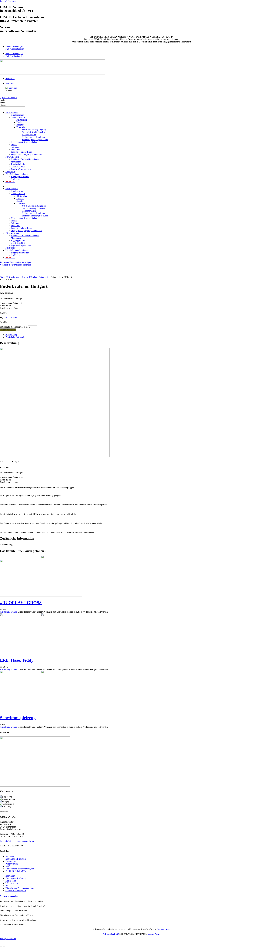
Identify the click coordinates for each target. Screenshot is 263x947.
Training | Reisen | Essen (21, 152)
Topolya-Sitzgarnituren (21, 169)
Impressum (10, 856)
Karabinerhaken (29, 134)
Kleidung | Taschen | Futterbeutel (25, 159)
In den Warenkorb (8, 330)
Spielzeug (15, 147)
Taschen (20, 122)
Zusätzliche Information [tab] (15, 337)
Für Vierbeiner (11, 112)
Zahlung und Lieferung (15, 859)
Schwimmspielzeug (18, 717)
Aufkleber (15, 179)
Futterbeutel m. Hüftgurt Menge (14, 327)
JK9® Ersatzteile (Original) (34, 130)
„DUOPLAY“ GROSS (21, 602)
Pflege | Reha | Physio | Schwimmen (26, 154)
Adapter (19, 125)
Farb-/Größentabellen (14, 49)
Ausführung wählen (8, 612)
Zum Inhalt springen (9, 1)
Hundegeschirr (17, 115)
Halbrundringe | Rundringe (33, 137)
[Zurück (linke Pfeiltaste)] (1, 946)
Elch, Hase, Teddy (16, 660)
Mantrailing (16, 162)
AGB (7, 866)
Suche (2, 100)
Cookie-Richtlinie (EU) (15, 871)
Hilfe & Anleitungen (14, 46)
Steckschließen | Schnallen (33, 132)
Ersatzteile (20, 127)
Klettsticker (10, 171)
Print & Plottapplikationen (16, 174)
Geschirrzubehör (18, 117)
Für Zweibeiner (12, 157)
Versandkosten (11, 317)
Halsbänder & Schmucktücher (24, 142)
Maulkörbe (15, 149)
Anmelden (10, 78)
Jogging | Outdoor (19, 164)
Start (2, 277)
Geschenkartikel (18, 167)
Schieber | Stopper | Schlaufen (35, 139)
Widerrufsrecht (11, 864)
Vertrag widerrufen (9, 896)
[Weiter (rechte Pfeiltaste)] (4, 946)
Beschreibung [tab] (11, 334)
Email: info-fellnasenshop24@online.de (17, 841)
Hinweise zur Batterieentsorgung (19, 869)
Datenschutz (10, 861)
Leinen (14, 144)
